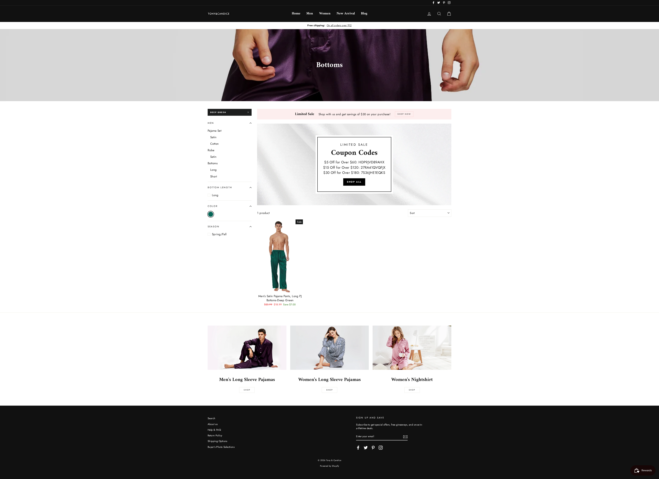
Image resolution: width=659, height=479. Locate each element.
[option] (329, 25)
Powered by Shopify (329, 465)
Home (296, 14)
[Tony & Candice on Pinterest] (373, 448)
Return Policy (215, 435)
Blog (364, 14)
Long (213, 170)
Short (213, 176)
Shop (247, 389)
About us (213, 424)
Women (325, 14)
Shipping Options (217, 441)
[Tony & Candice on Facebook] (358, 448)
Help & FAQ (214, 430)
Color (213, 206)
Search (211, 418)
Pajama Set (214, 131)
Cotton (214, 144)
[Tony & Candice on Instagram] (381, 448)
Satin (213, 137)
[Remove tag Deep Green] (210, 214)
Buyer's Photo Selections (221, 447)
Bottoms (213, 163)
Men (309, 14)
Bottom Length (220, 187)
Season (213, 226)
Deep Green (218, 112)
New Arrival (346, 14)
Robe (211, 150)
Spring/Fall (219, 234)
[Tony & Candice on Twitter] (366, 448)
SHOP (329, 389)
